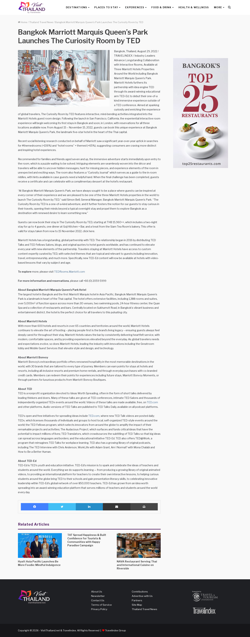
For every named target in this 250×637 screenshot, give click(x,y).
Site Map (137, 604)
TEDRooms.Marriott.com (69, 271)
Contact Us (97, 600)
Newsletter (98, 595)
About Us (96, 591)
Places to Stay (106, 7)
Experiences (134, 7)
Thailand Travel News (41, 22)
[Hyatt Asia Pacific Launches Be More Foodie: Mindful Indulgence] (40, 545)
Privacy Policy (99, 609)
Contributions (140, 591)
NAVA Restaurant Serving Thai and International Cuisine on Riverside (137, 565)
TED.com (152, 402)
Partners (137, 600)
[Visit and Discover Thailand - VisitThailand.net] (31, 7)
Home (23, 22)
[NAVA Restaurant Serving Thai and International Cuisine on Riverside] (139, 545)
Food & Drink (161, 7)
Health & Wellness (193, 7)
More (218, 7)
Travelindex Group (115, 630)
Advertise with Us (142, 595)
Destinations (76, 7)
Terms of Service (101, 604)
